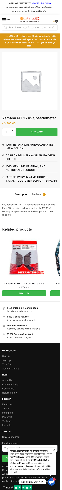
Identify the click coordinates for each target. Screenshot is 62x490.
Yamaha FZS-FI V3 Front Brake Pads (24, 283)
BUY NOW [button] (24, 293)
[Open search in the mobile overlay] (29, 27)
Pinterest (7, 416)
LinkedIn (6, 425)
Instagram (7, 412)
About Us (7, 380)
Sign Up (6, 360)
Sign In (6, 356)
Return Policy (9, 392)
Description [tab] (21, 194)
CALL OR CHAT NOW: (20, 3)
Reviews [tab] (38, 194)
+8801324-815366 (41, 3)
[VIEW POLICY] (15, 148)
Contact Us (8, 388)
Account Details (10, 368)
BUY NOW (37, 132)
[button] (12, 130)
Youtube (6, 421)
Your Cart (7, 364)
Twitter (6, 408)
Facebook (7, 404)
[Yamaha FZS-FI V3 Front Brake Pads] (24, 258)
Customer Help (10, 384)
